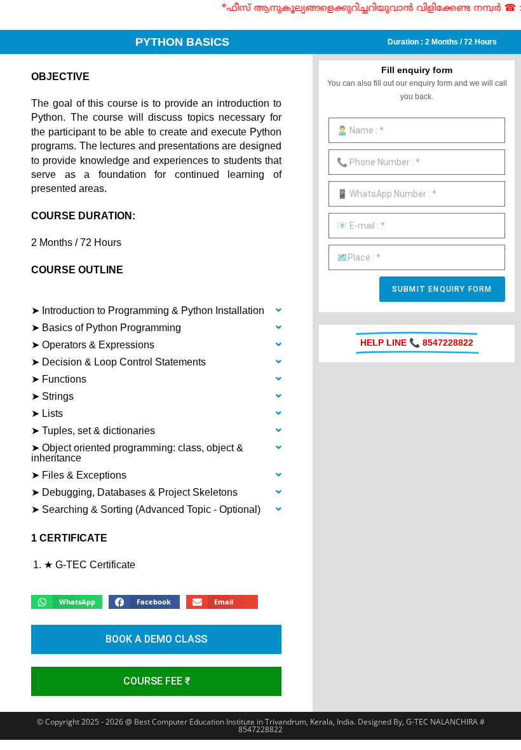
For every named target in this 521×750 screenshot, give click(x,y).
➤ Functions (58, 379)
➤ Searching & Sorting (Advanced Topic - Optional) (145, 509)
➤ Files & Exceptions (78, 475)
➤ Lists (47, 413)
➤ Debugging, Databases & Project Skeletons (134, 492)
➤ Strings (52, 396)
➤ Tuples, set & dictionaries (93, 430)
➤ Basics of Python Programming (106, 327)
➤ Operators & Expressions (92, 344)
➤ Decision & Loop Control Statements (118, 362)
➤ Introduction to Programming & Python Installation (147, 310)
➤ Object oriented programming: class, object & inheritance (137, 452)
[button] (156, 311)
